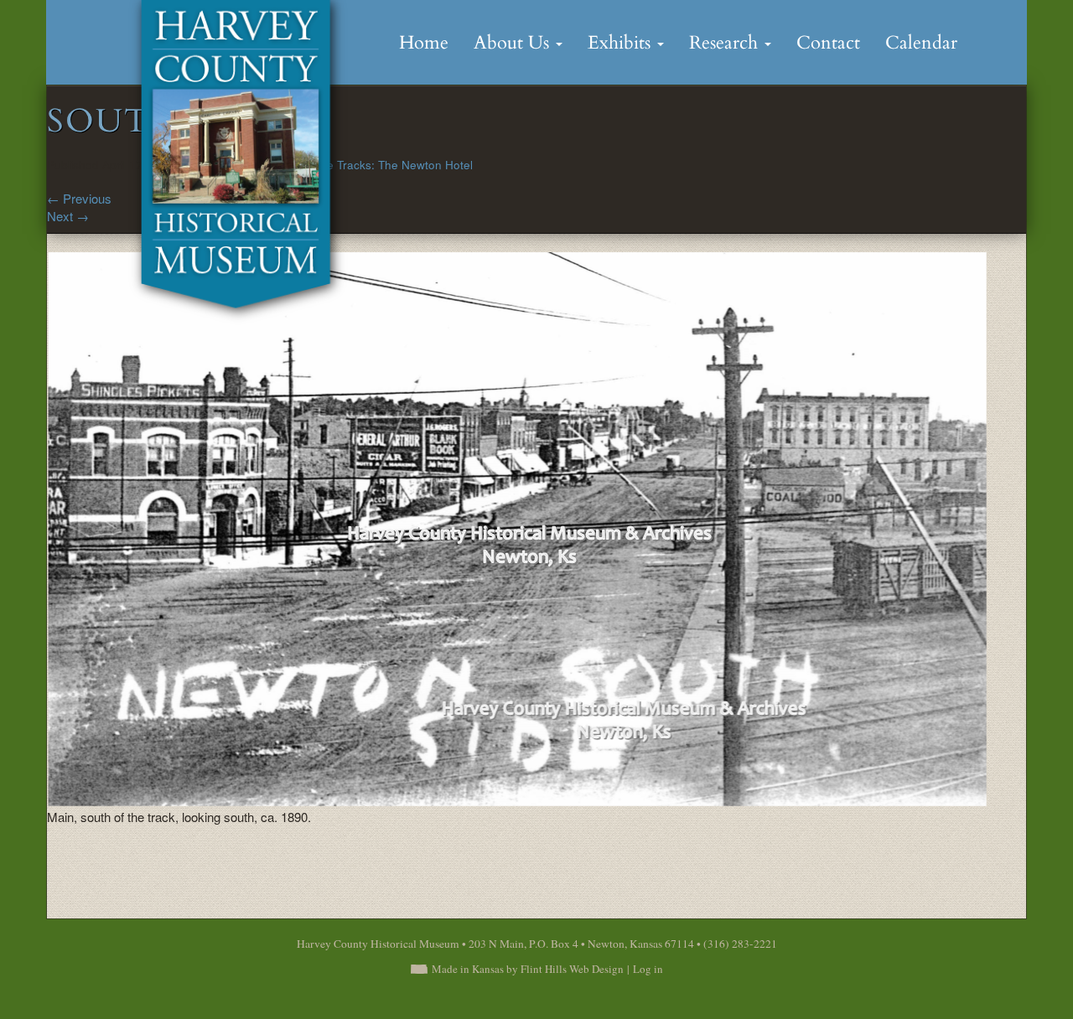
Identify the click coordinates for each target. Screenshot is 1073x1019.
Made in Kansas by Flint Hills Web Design (528, 968)
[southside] (517, 527)
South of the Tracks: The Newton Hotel (371, 165)
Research (726, 42)
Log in (648, 968)
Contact (828, 42)
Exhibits (622, 42)
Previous (79, 198)
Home (423, 42)
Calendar (921, 42)
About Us (514, 42)
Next (68, 216)
